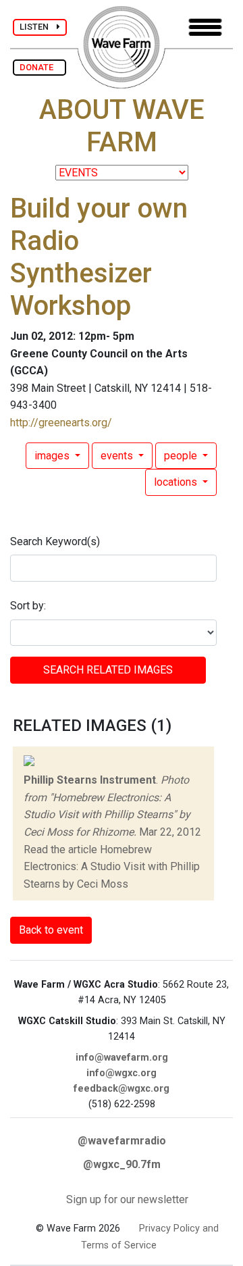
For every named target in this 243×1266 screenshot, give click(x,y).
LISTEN (38, 27)
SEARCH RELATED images (108, 669)
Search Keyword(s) (55, 541)
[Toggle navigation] (205, 27)
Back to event (51, 929)
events (118, 455)
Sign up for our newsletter (127, 1199)
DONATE (39, 67)
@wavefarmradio (122, 1140)
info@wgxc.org (121, 1073)
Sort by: (28, 605)
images (53, 455)
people (182, 455)
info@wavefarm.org (122, 1057)
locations (177, 482)
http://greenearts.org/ (61, 422)
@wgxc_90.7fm (122, 1164)
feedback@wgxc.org (121, 1088)
